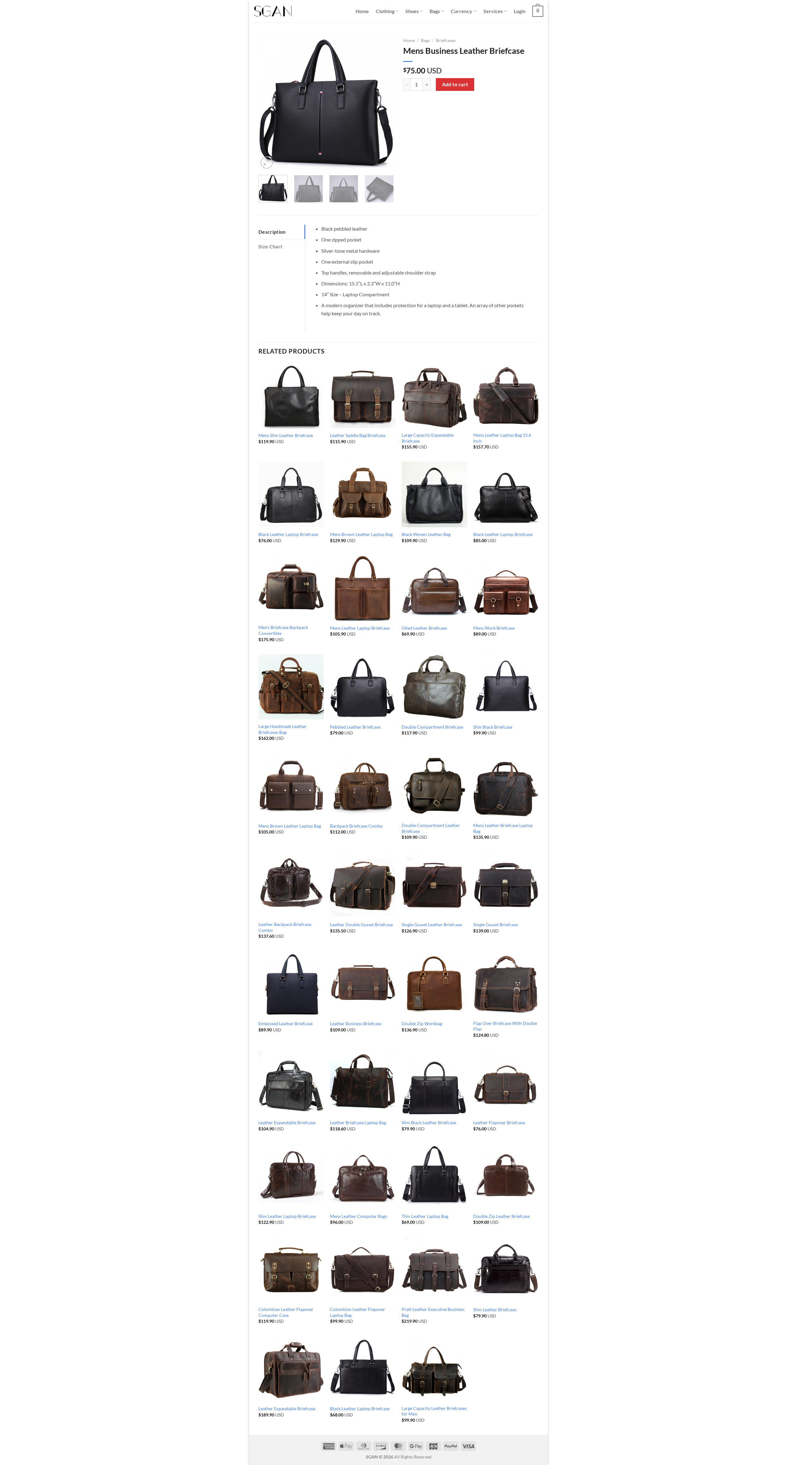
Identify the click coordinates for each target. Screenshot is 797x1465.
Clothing (385, 11)
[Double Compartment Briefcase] (434, 687)
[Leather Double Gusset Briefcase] (362, 884)
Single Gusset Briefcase (495, 924)
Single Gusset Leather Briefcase (432, 924)
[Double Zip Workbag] (434, 983)
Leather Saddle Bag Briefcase (357, 435)
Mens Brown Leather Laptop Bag (361, 534)
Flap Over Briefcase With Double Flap (505, 1026)
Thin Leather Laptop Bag (425, 1216)
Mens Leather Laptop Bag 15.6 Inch (502, 438)
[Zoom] (267, 163)
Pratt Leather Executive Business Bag (433, 1312)
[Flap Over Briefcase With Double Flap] (506, 983)
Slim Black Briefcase (492, 727)
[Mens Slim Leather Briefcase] (291, 395)
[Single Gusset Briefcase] (506, 884)
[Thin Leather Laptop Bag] (434, 1176)
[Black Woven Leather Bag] (434, 494)
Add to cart (455, 84)
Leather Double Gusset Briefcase (361, 924)
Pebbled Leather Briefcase (355, 727)
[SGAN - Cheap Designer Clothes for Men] (273, 11)
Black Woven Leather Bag (426, 534)
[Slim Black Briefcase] (506, 687)
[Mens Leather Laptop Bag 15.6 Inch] (506, 395)
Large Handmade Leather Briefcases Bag (282, 729)
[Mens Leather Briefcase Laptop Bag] (506, 786)
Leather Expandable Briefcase (286, 1122)
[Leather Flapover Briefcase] (506, 1082)
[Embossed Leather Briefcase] (291, 983)
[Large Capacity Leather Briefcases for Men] (434, 1368)
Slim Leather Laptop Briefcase (287, 1216)
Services (493, 11)
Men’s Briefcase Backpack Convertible (283, 630)
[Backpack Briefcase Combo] (362, 786)
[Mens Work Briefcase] (506, 588)
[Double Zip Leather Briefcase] (506, 1176)
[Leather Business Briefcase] (362, 983)
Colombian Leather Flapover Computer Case (286, 1312)
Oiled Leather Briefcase (424, 628)
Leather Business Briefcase (355, 1023)
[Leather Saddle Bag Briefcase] (362, 395)
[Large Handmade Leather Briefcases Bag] (291, 687)
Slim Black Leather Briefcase (429, 1122)
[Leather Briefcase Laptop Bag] (362, 1082)
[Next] (383, 102)
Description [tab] (272, 232)
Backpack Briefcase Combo (356, 826)
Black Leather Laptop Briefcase (288, 534)
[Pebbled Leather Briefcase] (362, 687)
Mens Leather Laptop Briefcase (359, 628)
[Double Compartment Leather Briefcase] (434, 786)
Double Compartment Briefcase (432, 727)
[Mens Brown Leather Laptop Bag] (362, 494)
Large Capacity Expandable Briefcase (428, 438)
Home (362, 11)
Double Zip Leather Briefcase (501, 1216)
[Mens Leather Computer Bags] (362, 1176)
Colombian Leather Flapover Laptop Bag (357, 1312)
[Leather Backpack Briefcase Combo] (291, 884)
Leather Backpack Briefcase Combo (284, 927)
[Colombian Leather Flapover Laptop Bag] (362, 1269)
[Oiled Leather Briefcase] (434, 588)
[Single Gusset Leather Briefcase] (434, 884)
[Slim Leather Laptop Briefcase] (291, 1176)
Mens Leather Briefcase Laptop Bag (503, 828)
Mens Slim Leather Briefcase (285, 435)
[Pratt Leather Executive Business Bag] (434, 1269)
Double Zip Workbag (422, 1023)
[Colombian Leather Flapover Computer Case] (291, 1269)
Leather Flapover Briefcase (499, 1122)
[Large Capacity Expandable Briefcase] (434, 395)
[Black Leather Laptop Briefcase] (291, 494)
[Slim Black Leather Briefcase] (434, 1082)
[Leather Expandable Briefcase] (291, 1082)
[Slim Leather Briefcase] (506, 1269)
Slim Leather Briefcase (494, 1309)
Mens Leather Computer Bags (358, 1216)
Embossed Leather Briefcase (285, 1023)
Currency (461, 11)
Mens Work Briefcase (494, 628)
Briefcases (446, 40)
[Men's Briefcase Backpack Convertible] (291, 588)
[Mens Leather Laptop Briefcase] (362, 588)
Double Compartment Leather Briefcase (431, 828)
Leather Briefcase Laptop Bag (358, 1122)
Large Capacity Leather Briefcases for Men (434, 1411)
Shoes (412, 11)
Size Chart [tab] (270, 246)
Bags (435, 11)
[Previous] (269, 102)
